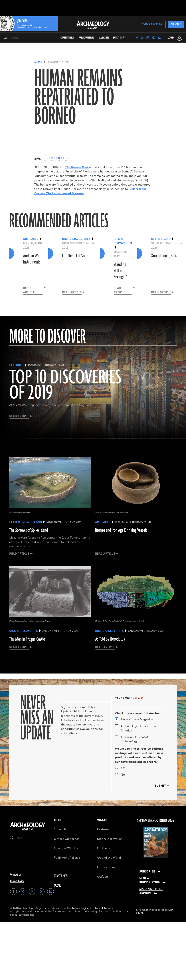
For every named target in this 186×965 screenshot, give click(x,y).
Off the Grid (105, 848)
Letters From (106, 867)
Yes (123, 768)
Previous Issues (86, 38)
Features (103, 829)
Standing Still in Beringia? (120, 270)
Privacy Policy (17, 881)
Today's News (61, 876)
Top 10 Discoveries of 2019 (65, 385)
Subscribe (176, 24)
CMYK (140, 913)
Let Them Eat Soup (75, 256)
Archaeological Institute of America (139, 728)
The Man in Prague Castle (27, 639)
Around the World (109, 858)
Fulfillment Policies (67, 858)
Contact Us (15, 874)
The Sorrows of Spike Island (28, 530)
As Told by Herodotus (110, 639)
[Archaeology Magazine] (27, 831)
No (123, 775)
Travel (57, 886)
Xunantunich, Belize (165, 256)
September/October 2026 (155, 821)
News (38, 62)
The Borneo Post (77, 167)
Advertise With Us (66, 848)
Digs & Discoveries (109, 839)
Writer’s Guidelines (66, 839)
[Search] (5, 37)
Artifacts (103, 877)
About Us (60, 829)
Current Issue (67, 38)
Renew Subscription (151, 24)
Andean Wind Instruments (32, 259)
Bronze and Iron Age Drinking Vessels (121, 530)
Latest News (119, 38)
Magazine (137, 719)
